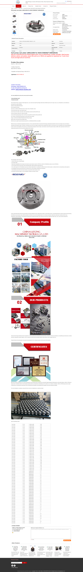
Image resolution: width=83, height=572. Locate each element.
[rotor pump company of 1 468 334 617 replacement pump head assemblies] (67, 549)
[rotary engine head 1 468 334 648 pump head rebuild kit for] (50, 549)
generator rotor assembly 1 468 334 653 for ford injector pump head (58, 554)
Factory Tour (30, 6)
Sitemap (16, 567)
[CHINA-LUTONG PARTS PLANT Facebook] (15, 566)
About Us (24, 6)
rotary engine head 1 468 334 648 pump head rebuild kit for (49, 553)
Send (24, 562)
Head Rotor (20, 8)
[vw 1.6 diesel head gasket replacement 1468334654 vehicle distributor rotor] (32, 549)
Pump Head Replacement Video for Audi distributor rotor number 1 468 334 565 (24, 554)
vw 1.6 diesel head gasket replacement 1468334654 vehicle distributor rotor (32, 554)
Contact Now (57, 34)
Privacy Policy (19, 571)
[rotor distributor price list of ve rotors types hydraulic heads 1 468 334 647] (41, 549)
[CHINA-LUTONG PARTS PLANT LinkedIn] (12, 566)
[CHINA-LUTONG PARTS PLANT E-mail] (12, 532)
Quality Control (38, 6)
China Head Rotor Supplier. (27, 571)
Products (18, 6)
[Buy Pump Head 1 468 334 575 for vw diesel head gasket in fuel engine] (15, 549)
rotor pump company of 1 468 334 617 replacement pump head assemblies (67, 554)
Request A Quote (53, 6)
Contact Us (45, 6)
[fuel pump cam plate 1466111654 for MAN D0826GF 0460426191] (35, 24)
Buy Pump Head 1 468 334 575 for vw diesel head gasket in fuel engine (15, 554)
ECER (64, 571)
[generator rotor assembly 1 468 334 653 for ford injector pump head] (58, 549)
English (70, 1)
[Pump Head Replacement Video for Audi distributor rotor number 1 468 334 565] (24, 549)
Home (13, 6)
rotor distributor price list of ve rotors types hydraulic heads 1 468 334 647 (41, 554)
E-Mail (13, 567)
